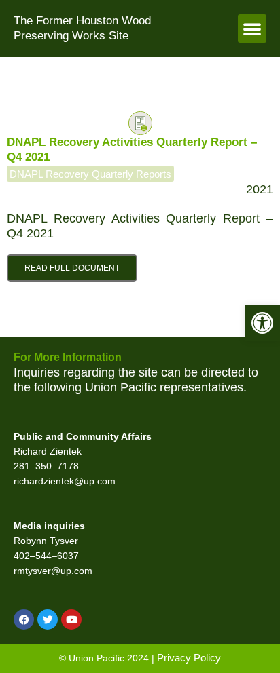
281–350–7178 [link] (46, 466)
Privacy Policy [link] (189, 658)
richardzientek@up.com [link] (65, 481)
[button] (252, 28)
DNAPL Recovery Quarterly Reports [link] (90, 174)
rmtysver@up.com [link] (53, 571)
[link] (262, 323)
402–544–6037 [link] (46, 556)
